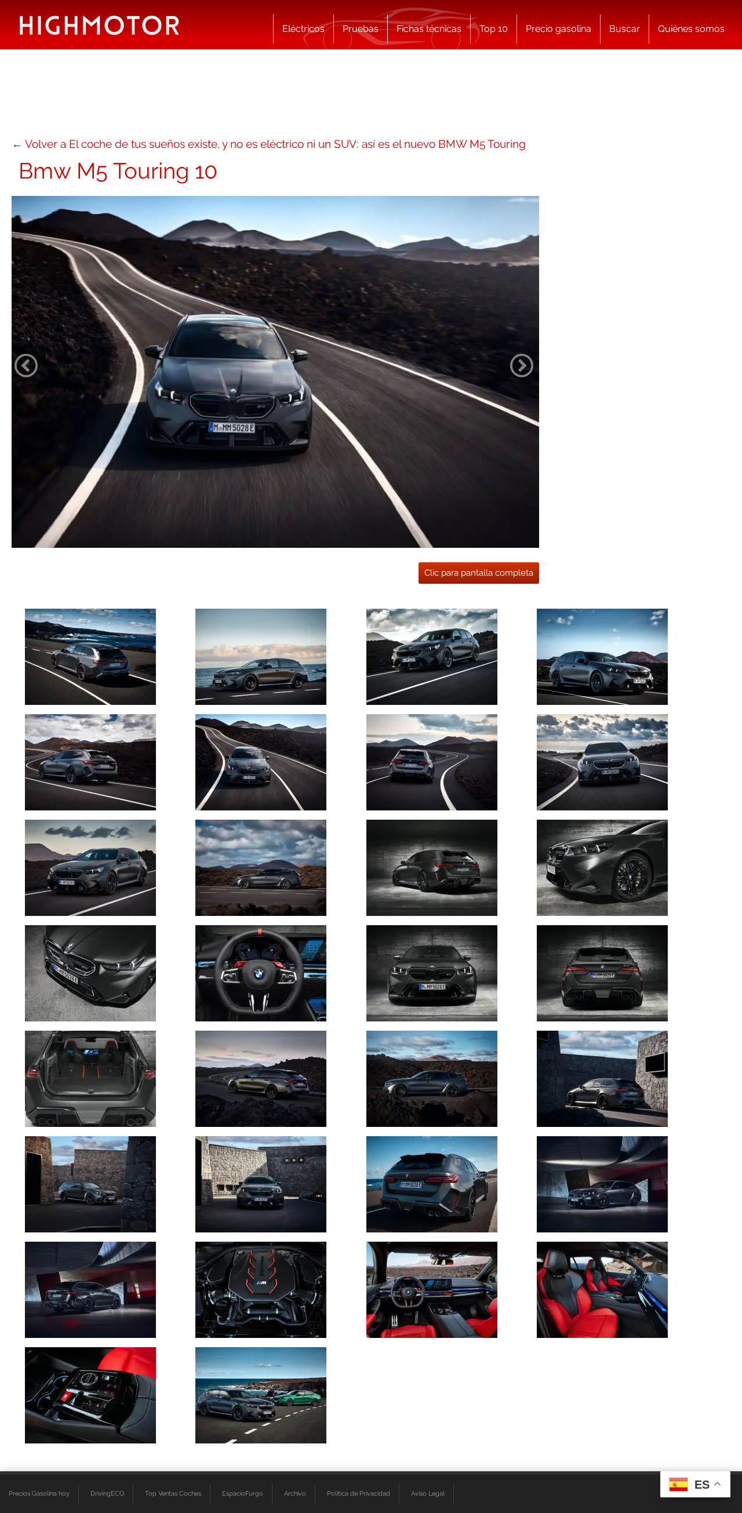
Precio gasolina (558, 28)
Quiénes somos (691, 28)
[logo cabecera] (99, 24)
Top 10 (493, 28)
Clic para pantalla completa (478, 573)
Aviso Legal (428, 1493)
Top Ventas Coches (173, 1493)
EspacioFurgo (242, 1493)
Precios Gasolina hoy (39, 1493)
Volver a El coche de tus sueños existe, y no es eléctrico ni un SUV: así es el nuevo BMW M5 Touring (275, 143)
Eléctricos (303, 28)
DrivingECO (107, 1493)
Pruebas (361, 28)
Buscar (624, 28)
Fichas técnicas (429, 28)
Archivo (295, 1493)
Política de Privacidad (358, 1493)
